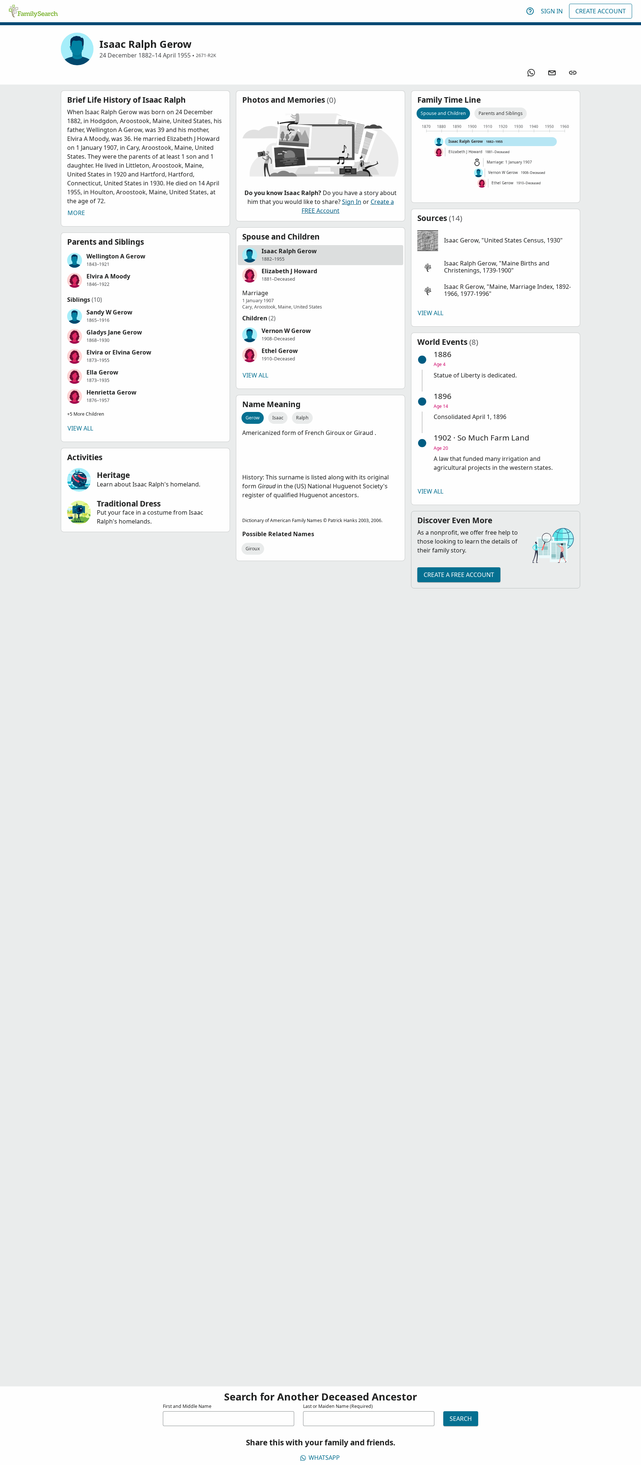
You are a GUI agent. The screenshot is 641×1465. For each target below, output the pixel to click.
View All (80, 428)
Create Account (600, 11)
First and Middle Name (187, 1406)
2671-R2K (206, 55)
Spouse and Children (443, 113)
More (76, 213)
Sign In (552, 11)
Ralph (302, 418)
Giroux (253, 548)
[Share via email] (552, 72)
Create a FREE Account (459, 575)
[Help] (530, 11)
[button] (145, 260)
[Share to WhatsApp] (531, 72)
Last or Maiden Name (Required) (338, 1406)
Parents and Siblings (501, 113)
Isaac (277, 418)
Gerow (253, 418)
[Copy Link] (572, 72)
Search (461, 1419)
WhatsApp (324, 1458)
